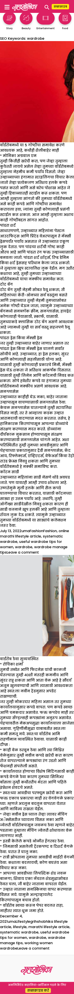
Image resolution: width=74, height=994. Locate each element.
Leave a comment (23, 552)
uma (26, 530)
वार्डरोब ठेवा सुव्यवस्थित (19, 658)
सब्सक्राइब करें (38, 990)
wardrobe (23, 546)
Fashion (36, 530)
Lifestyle (23, 921)
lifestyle (20, 926)
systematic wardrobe (19, 932)
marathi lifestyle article (48, 926)
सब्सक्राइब (60, 7)
